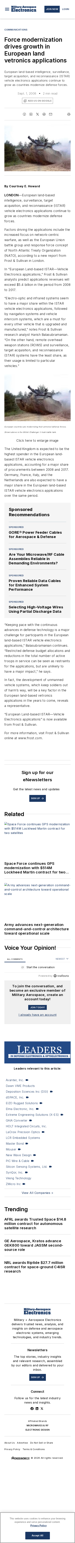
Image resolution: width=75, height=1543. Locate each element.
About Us (9, 1442)
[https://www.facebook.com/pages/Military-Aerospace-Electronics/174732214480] (32, 1408)
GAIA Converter (16, 1120)
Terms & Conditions (34, 1449)
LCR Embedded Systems (23, 1138)
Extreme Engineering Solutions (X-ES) (32, 1114)
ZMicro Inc (13, 1184)
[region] (37, 968)
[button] (7, 9)
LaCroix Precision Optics (23, 1132)
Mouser (11, 1149)
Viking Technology (18, 1178)
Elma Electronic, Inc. (20, 1109)
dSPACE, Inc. (15, 1097)
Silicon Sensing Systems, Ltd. (26, 1166)
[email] (50, 114)
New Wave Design (18, 1155)
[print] (69, 114)
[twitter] (37, 114)
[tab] (14, 959)
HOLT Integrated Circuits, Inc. (26, 1126)
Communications (15, 29)
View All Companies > (37, 1193)
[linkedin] (31, 114)
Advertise (22, 1442)
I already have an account (38, 1015)
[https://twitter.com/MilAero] (42, 1408)
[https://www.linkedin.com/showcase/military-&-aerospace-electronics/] (37, 1408)
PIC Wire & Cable (17, 1161)
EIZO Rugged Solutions (22, 1103)
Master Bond (15, 1143)
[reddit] (44, 114)
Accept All (37, 1535)
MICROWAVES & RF (37, 1425)
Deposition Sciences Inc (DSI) (27, 1091)
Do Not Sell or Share (41, 1442)
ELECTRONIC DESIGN (37, 1429)
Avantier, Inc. (15, 1080)
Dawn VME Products (20, 1086)
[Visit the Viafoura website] (61, 975)
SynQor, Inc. (14, 1172)
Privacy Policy (12, 1449)
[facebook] (24, 114)
